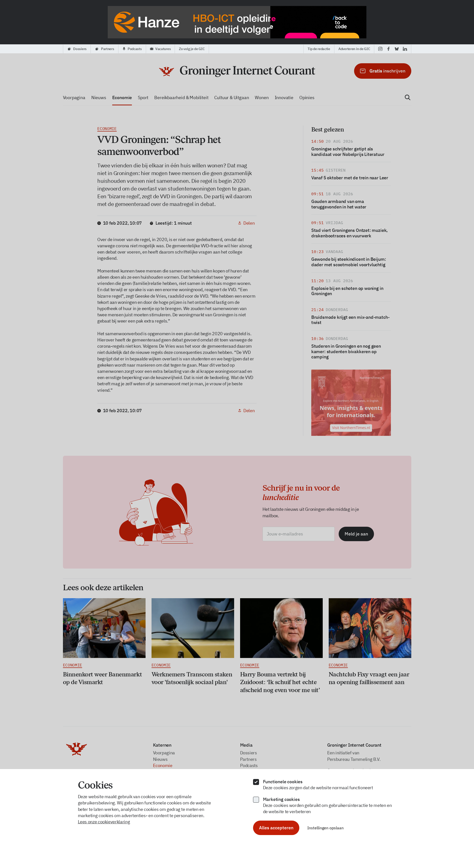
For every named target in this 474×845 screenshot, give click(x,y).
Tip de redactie (319, 49)
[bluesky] (397, 48)
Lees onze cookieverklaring (104, 822)
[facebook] (388, 48)
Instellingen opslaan (325, 827)
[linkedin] (405, 48)
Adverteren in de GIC (354, 49)
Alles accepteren (276, 828)
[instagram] (380, 48)
